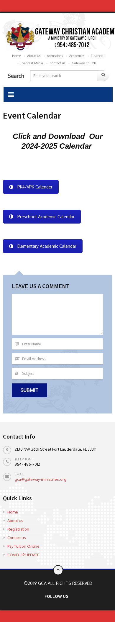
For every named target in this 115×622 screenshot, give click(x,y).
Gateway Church (84, 63)
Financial (97, 56)
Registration (18, 529)
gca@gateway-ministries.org (40, 479)
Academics (76, 56)
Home (16, 56)
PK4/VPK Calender (34, 186)
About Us (33, 56)
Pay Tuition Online (23, 546)
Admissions (55, 56)
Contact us (57, 63)
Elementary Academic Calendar (46, 246)
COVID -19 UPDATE (23, 554)
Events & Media (32, 63)
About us (15, 520)
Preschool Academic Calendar (46, 216)
